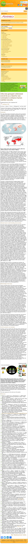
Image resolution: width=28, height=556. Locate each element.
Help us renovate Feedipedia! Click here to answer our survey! (12, 22)
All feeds (2, 32)
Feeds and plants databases (6, 78)
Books (3, 80)
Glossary (2, 74)
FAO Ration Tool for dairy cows (6, 66)
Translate (10, 28)
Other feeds (3, 54)
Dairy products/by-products (6, 51)
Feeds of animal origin (5, 49)
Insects (3, 53)
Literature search (4, 72)
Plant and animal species (5, 61)
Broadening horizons (5, 71)
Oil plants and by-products (6, 42)
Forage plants (3, 33)
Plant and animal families (5, 60)
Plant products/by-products (6, 39)
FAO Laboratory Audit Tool (5, 67)
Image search (3, 73)
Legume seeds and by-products (7, 41)
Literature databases (5, 77)
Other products (4, 56)
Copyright (17, 540)
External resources (4, 76)
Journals (3, 81)
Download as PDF (5, 104)
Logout (14, 541)
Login (25, 540)
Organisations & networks (6, 79)
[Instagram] (26, 5)
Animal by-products (5, 50)
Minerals (3, 55)
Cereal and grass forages (6, 34)
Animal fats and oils (5, 52)
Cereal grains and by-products (7, 40)
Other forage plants (5, 38)
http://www (19, 526)
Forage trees (4, 36)
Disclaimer (21, 540)
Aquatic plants (4, 37)
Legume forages (4, 35)
